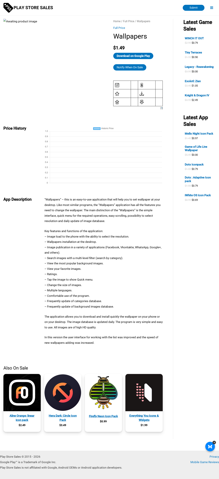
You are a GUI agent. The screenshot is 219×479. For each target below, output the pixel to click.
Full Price (128, 21)
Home (116, 21)
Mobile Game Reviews (204, 462)
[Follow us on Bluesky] (210, 446)
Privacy (214, 456)
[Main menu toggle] (212, 7)
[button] (193, 8)
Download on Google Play (133, 56)
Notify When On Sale (130, 67)
